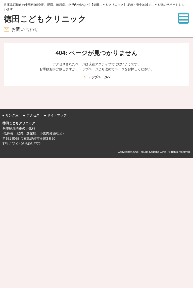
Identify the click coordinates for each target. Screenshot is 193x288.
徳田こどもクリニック (45, 18)
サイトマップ (57, 115)
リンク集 (12, 115)
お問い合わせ (24, 29)
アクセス (32, 115)
